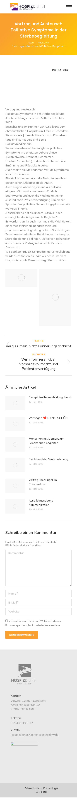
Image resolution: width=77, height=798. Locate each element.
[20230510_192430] (21, 278)
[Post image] (15, 403)
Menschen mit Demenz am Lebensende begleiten (46, 441)
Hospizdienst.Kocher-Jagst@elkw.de (34, 734)
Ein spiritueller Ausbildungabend (50, 397)
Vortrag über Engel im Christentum (43, 482)
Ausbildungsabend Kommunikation (41, 503)
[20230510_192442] (55, 297)
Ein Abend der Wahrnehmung (48, 459)
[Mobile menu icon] (69, 6)
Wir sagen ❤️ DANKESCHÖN (48, 418)
